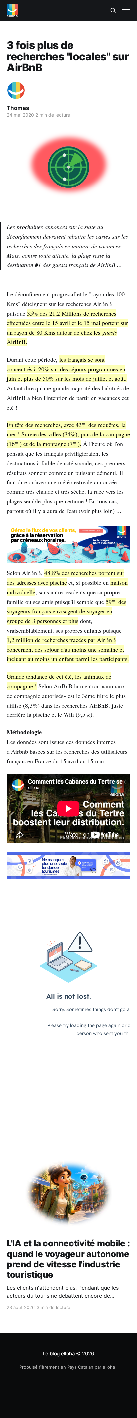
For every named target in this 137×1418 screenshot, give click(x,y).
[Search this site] (113, 10)
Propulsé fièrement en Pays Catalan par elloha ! (68, 1367)
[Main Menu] (126, 11)
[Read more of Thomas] (16, 90)
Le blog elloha (59, 1353)
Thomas (18, 108)
